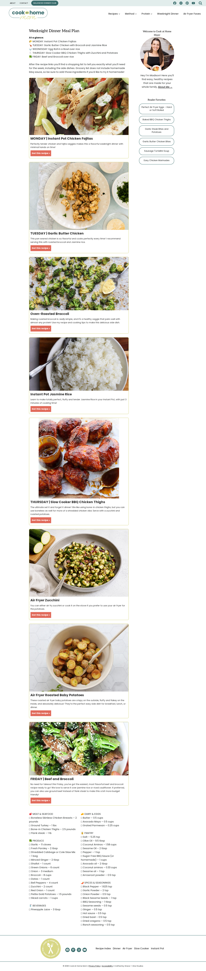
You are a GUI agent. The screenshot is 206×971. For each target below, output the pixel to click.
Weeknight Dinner (168, 13)
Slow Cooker (141, 948)
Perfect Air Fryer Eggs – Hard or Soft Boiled (157, 109)
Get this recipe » (41, 153)
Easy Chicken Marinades (157, 160)
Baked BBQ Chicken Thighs (157, 119)
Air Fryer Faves (192, 13)
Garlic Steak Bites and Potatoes (156, 130)
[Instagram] (181, 3)
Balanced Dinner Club (44, 3)
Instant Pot (157, 948)
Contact (24, 3)
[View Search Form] (200, 3)
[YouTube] (193, 3)
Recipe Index (103, 948)
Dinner (117, 948)
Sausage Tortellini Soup (156, 150)
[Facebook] (175, 3)
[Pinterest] (187, 3)
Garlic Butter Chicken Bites (157, 141)
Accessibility (107, 966)
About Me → (165, 87)
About (12, 3)
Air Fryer (127, 948)
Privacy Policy (94, 966)
